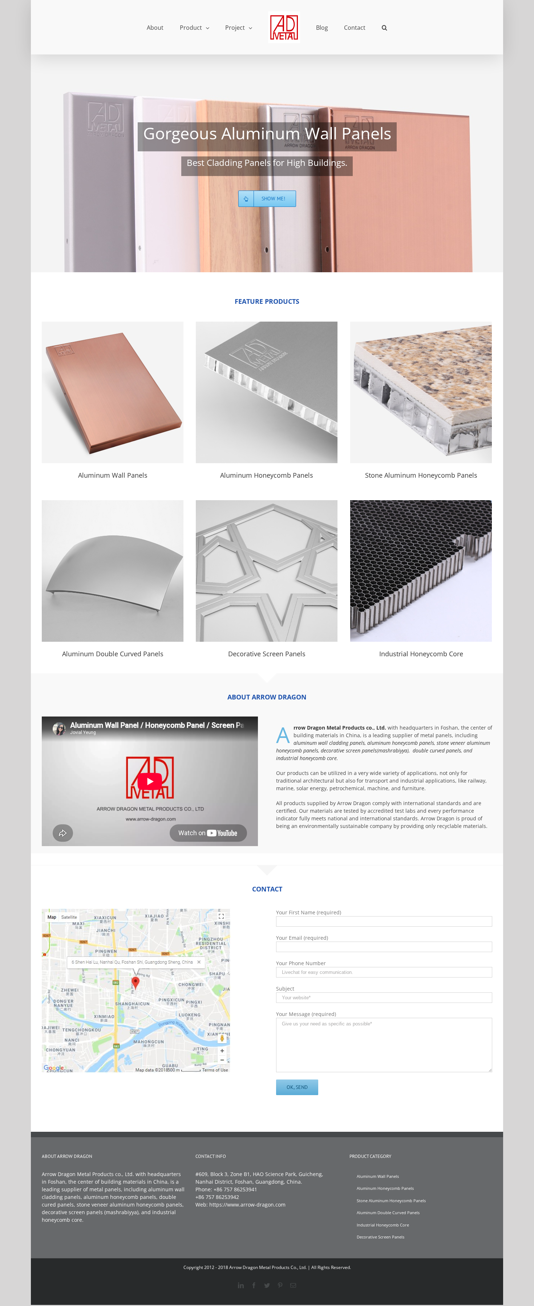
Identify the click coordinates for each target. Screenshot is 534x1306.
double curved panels (437, 750)
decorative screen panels (349, 750)
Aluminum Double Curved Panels (112, 571)
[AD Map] (136, 912)
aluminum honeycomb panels (400, 742)
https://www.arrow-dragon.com (247, 1204)
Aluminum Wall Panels (112, 392)
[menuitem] (181, 27)
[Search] (363, 27)
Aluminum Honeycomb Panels (266, 392)
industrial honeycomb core (306, 758)
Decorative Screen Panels (266, 571)
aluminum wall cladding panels (329, 742)
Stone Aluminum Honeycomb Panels (421, 392)
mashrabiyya (392, 750)
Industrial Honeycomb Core (421, 571)
